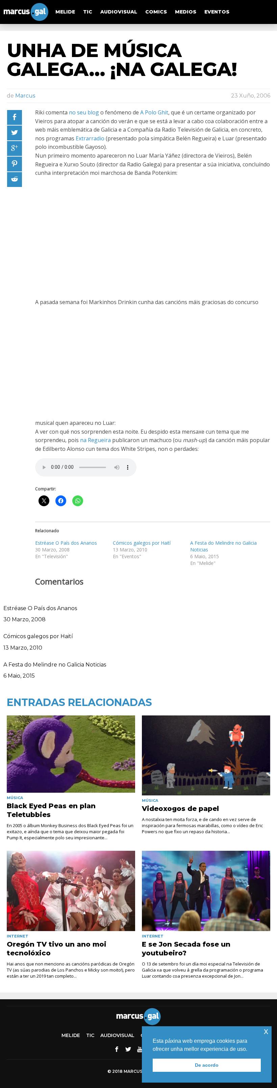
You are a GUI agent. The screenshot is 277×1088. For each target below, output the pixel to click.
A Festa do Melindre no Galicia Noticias (54, 664)
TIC (87, 12)
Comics (156, 12)
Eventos (216, 12)
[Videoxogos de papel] (206, 755)
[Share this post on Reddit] (14, 179)
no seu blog (84, 112)
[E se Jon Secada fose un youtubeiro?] (206, 891)
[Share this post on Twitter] (14, 133)
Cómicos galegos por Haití (142, 543)
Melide (65, 12)
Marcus (25, 95)
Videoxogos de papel (180, 809)
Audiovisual (118, 12)
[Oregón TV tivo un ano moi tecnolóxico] (71, 891)
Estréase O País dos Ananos (66, 543)
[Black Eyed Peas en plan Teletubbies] (71, 754)
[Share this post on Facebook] (14, 117)
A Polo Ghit (154, 112)
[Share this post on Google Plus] (14, 148)
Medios (185, 12)
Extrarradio (90, 138)
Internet (17, 936)
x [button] (266, 1031)
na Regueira (95, 440)
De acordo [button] (207, 1065)
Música (15, 797)
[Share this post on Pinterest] (14, 164)
